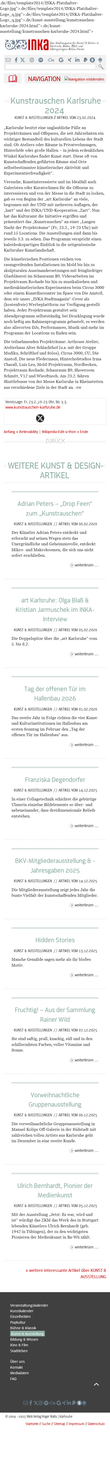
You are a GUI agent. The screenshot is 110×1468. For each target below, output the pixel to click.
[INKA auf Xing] (70, 60)
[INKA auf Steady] (92, 60)
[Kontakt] (9, 60)
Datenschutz (96, 1423)
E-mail (9, 418)
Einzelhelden (20, 1316)
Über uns (17, 1361)
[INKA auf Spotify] (41, 60)
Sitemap (59, 1423)
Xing (71, 418)
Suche (46, 1423)
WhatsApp (20, 418)
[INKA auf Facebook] (17, 60)
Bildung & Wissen (24, 1339)
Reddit (50, 418)
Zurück (55, 440)
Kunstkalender (22, 1310)
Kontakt (16, 1367)
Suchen (102, 67)
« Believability (27, 431)
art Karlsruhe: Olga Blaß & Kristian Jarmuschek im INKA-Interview (55, 609)
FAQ (13, 1378)
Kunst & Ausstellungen (33, 523)
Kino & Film (19, 1344)
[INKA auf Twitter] (22, 60)
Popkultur (18, 1322)
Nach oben (54, 1384)
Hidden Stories (55, 940)
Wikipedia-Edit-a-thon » (60, 431)
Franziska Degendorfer (55, 779)
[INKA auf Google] (61, 60)
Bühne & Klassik (23, 1327)
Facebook (30, 418)
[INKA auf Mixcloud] (51, 60)
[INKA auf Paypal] (86, 60)
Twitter (40, 418)
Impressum (76, 1423)
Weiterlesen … (86, 564)
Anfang (9, 431)
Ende (84, 431)
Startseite (32, 1423)
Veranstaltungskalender (29, 1305)
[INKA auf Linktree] (100, 60)
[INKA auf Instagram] (32, 60)
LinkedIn (61, 418)
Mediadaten (19, 1372)
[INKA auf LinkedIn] (78, 60)
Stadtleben (19, 1350)
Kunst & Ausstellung (27, 1333)
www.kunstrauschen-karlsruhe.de (32, 407)
